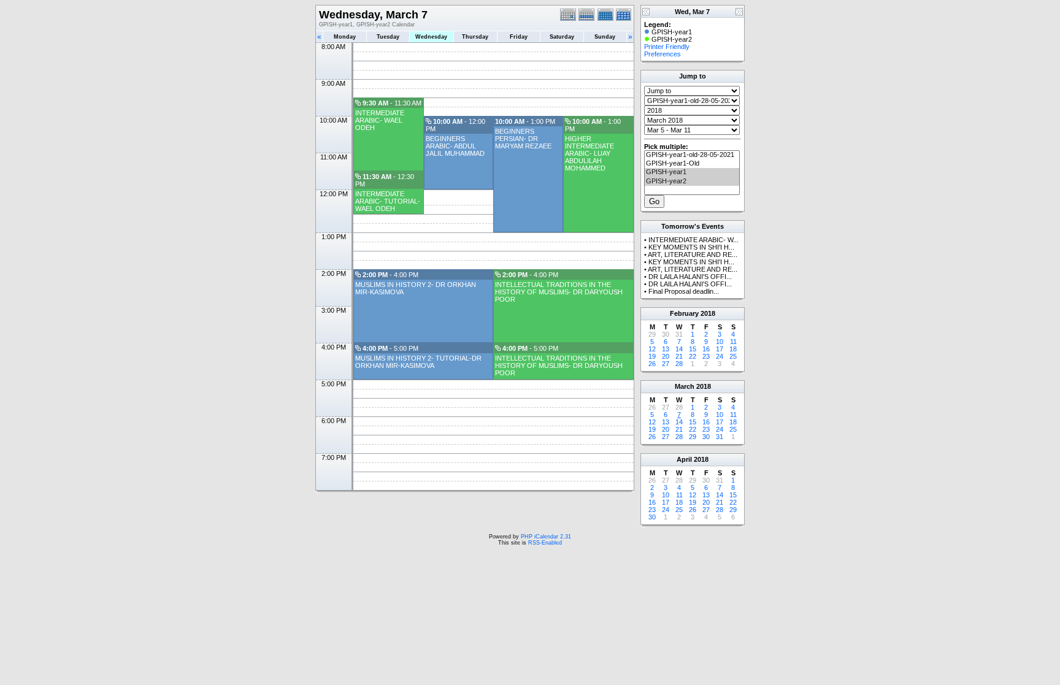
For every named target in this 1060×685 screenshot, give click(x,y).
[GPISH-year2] (692, 181)
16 (706, 349)
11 (733, 341)
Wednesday (431, 37)
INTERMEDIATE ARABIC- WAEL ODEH (379, 120)
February (684, 313)
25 (733, 356)
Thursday (475, 37)
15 (692, 349)
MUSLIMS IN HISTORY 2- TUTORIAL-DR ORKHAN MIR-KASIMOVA (418, 361)
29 (692, 436)
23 (706, 356)
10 (719, 341)
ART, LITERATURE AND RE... (692, 254)
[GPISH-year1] (692, 172)
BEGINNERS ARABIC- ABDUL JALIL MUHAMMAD (455, 146)
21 (679, 356)
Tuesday (388, 37)
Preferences (662, 54)
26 (652, 363)
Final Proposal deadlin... (683, 291)
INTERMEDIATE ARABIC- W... (693, 239)
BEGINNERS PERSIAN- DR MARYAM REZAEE (523, 139)
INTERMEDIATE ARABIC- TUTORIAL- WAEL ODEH (387, 201)
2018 (708, 313)
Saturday (562, 37)
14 (679, 349)
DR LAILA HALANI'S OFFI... (690, 276)
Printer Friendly (666, 46)
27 (665, 363)
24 (719, 356)
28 (679, 363)
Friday (519, 37)
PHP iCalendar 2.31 (546, 537)
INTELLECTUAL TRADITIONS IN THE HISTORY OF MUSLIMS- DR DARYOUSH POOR (559, 292)
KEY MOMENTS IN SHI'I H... (691, 247)
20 (665, 356)
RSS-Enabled (545, 543)
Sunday (604, 37)
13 (665, 349)
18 (733, 349)
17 (719, 349)
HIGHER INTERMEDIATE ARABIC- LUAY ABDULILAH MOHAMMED (589, 153)
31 (719, 436)
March (684, 386)
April (684, 459)
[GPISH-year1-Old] (692, 163)
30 (706, 436)
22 (692, 356)
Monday (345, 37)
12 (652, 349)
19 (652, 356)
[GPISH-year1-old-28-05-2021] (692, 155)
